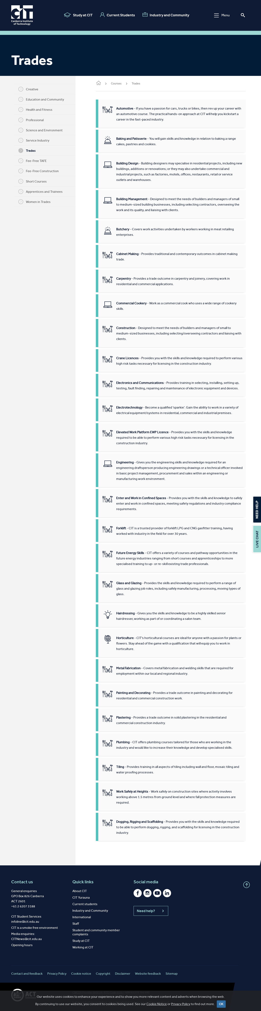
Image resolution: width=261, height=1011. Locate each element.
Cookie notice (81, 974)
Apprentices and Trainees (44, 192)
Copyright (103, 974)
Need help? (146, 911)
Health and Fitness (39, 110)
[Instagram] (147, 893)
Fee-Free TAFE (36, 161)
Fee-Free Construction (42, 171)
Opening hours (22, 945)
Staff (75, 924)
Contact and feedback (27, 974)
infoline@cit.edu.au (25, 922)
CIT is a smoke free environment (34, 928)
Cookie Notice (156, 1004)
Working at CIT (82, 947)
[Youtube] (157, 893)
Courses (116, 83)
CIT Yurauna (81, 897)
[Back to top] (246, 884)
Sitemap (172, 974)
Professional (35, 120)
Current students (84, 904)
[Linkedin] (167, 893)
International (81, 917)
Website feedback (148, 974)
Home (98, 84)
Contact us (22, 882)
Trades (31, 151)
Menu (225, 15)
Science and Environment (44, 130)
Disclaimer (122, 974)
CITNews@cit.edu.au (26, 939)
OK (221, 1004)
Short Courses (36, 181)
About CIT (79, 891)
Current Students (121, 15)
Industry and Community (169, 15)
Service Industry (37, 140)
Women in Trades (38, 202)
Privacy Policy (180, 1004)
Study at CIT (83, 15)
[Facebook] (138, 893)
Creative (32, 89)
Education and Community (45, 99)
